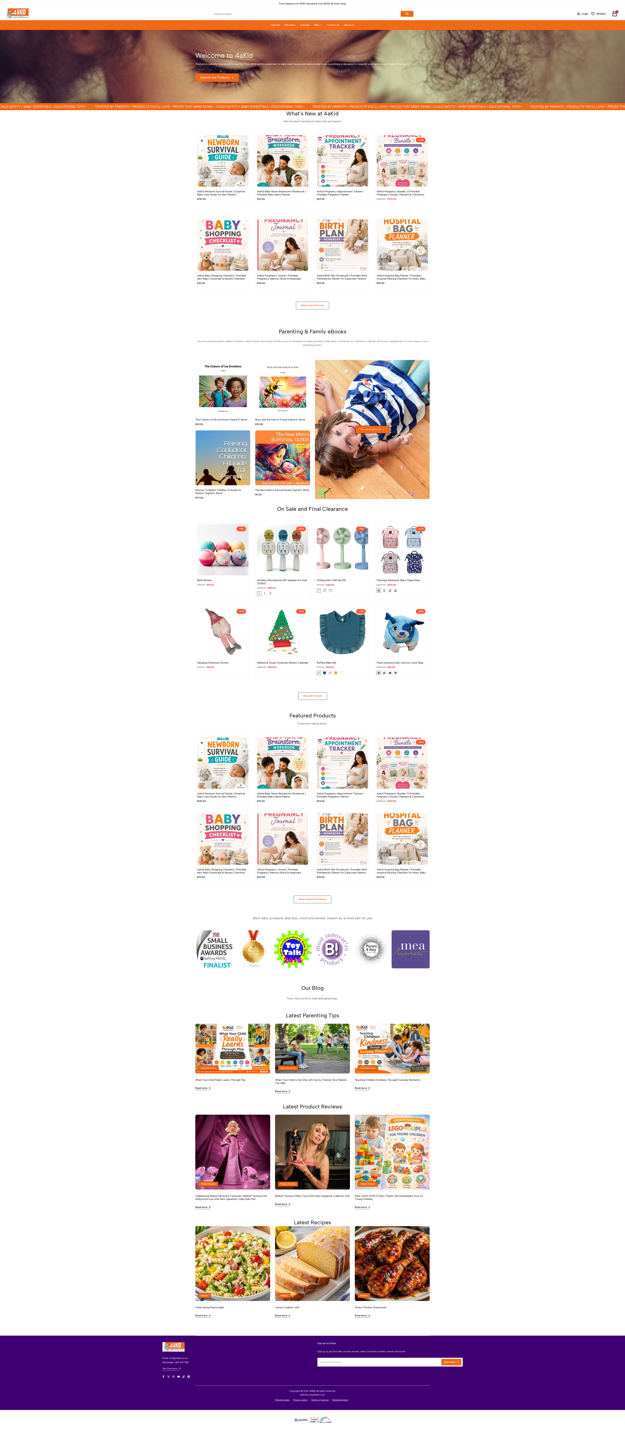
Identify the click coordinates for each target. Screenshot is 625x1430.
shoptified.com (317, 1394)
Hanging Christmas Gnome (213, 662)
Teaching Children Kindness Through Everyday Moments (387, 1079)
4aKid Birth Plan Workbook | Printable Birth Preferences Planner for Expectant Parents (342, 277)
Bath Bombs (204, 580)
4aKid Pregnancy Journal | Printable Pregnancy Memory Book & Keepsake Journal (279, 277)
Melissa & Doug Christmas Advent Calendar (282, 662)
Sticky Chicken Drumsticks (370, 1307)
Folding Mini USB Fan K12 (331, 580)
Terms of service (320, 1400)
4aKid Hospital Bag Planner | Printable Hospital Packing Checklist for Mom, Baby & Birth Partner (401, 277)
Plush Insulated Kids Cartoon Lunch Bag (400, 662)
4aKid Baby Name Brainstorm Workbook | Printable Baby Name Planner (281, 193)
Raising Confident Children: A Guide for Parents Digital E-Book (218, 491)
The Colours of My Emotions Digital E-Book (221, 419)
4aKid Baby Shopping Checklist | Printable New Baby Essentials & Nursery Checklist (221, 277)
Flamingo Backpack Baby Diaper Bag (398, 580)
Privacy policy (300, 1400)
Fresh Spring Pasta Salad (209, 1307)
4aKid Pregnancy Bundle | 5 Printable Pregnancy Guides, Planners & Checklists (400, 193)
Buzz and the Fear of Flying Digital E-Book (280, 419)
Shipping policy (340, 1400)
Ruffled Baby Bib (326, 662)
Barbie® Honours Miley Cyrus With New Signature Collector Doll (312, 1195)
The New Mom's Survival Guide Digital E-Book (282, 490)
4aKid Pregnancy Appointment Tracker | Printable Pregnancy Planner (340, 193)
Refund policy (282, 1400)
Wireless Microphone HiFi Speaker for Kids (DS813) (282, 582)
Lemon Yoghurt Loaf (287, 1307)
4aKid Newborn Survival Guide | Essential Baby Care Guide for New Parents (221, 193)
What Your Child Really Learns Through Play (220, 1079)
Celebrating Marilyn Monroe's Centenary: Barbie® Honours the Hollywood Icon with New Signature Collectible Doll (231, 1197)
